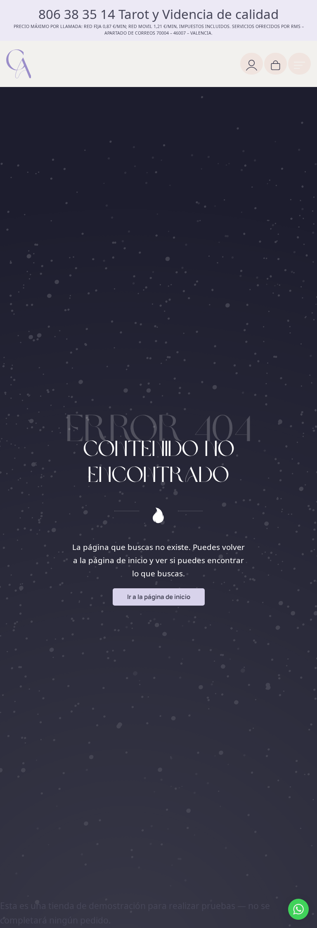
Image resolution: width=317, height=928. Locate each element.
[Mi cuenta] (251, 64)
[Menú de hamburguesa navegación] (299, 64)
